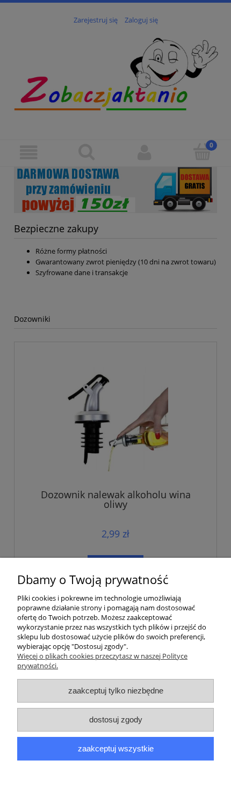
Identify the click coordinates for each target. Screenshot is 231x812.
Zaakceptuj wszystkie (116, 748)
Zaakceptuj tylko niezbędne (115, 690)
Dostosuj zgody (115, 719)
